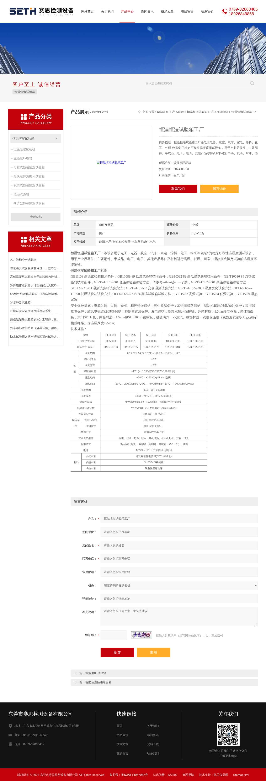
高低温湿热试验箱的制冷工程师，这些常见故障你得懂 (36, 319)
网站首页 (87, 11)
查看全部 (36, 217)
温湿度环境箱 (23, 158)
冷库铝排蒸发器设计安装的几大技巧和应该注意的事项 (36, 285)
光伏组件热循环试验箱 (29, 176)
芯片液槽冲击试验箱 (23, 259)
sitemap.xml (241, 774)
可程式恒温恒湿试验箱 (29, 167)
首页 (119, 725)
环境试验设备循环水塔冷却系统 (30, 311)
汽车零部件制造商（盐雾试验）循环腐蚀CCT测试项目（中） (36, 328)
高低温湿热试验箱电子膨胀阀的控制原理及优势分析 (36, 276)
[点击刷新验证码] (141, 634)
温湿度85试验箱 (95, 673)
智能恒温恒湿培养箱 (98, 682)
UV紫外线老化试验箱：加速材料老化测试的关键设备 (36, 293)
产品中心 (127, 11)
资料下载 (153, 744)
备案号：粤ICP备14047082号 (129, 774)
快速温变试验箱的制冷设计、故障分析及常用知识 (36, 268)
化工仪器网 (221, 774)
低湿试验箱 (21, 194)
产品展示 (178, 112)
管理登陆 (188, 774)
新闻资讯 (147, 11)
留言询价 (219, 188)
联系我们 (207, 11)
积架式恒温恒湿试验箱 (29, 185)
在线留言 (187, 11)
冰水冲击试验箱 (20, 302)
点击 (56, 138)
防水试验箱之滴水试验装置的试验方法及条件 (36, 336)
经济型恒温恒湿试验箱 (29, 203)
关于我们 (107, 11)
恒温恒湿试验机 (24, 149)
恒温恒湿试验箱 (25, 92)
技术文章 (167, 11)
